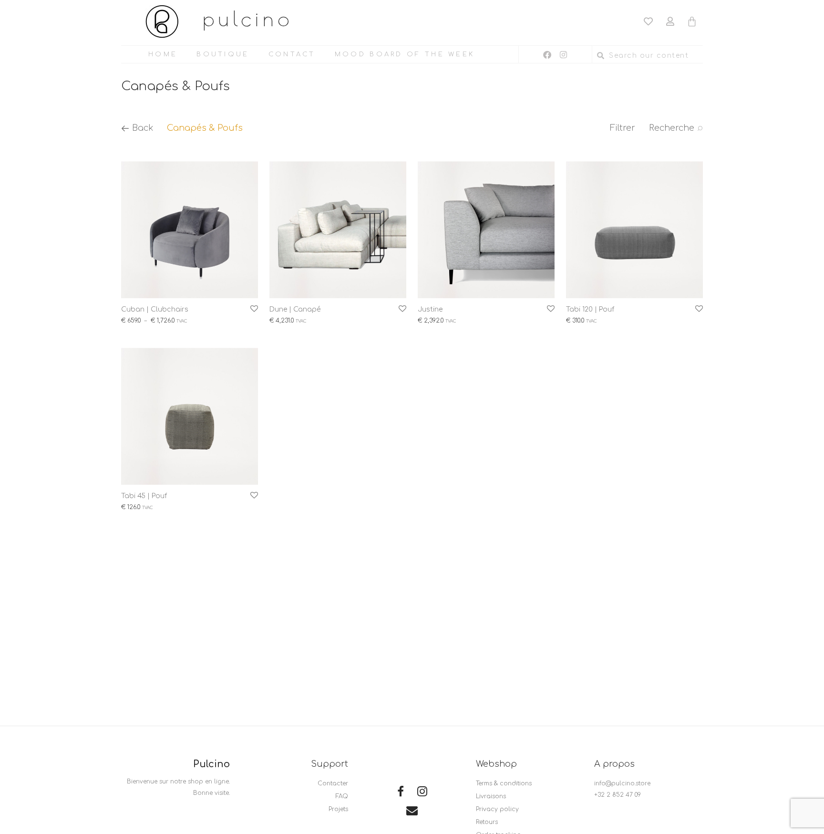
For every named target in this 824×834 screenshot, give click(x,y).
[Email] (412, 811)
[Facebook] (547, 54)
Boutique (222, 54)
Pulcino (211, 764)
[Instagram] (564, 54)
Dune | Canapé (294, 309)
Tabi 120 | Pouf (590, 309)
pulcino (248, 18)
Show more (133, 323)
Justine (430, 309)
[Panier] (692, 21)
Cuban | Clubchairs (154, 309)
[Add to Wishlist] (253, 309)
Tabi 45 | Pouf (144, 496)
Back (142, 128)
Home (162, 54)
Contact (292, 54)
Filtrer (622, 128)
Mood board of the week (405, 54)
